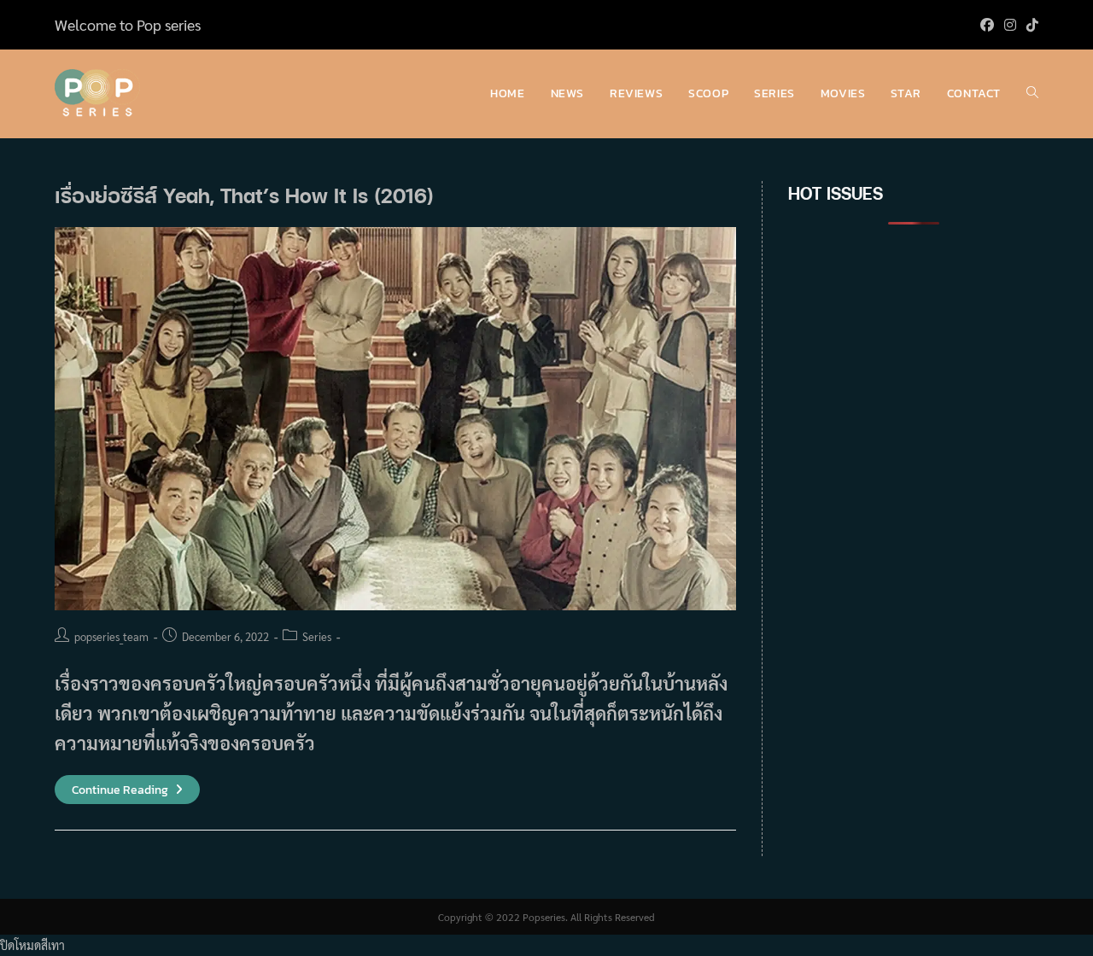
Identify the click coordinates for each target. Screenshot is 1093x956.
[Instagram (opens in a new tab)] (1010, 24)
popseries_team (111, 636)
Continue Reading (127, 790)
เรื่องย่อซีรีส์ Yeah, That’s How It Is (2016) (244, 195)
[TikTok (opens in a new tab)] (1029, 24)
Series (316, 636)
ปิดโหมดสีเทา (32, 945)
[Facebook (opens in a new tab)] (987, 24)
